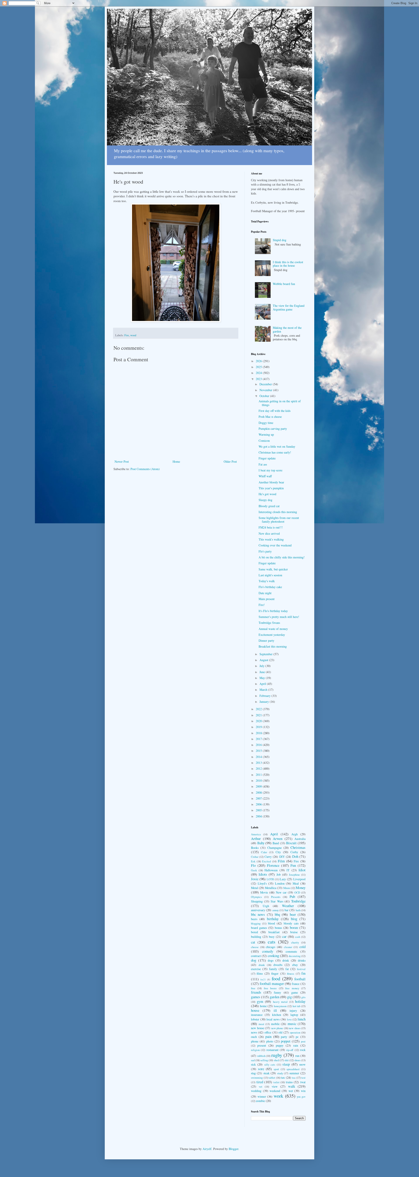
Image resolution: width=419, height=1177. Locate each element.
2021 (259, 715)
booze (294, 927)
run (297, 1056)
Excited (266, 861)
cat (253, 942)
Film (281, 860)
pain (268, 1036)
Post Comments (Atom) (145, 469)
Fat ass (263, 464)
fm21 (263, 979)
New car (281, 892)
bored (254, 932)
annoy (275, 910)
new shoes (295, 1028)
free (253, 988)
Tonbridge (298, 901)
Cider (264, 852)
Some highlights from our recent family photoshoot (279, 520)
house (255, 1010)
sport (276, 1069)
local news (273, 1019)
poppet (285, 1041)
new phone (277, 1028)
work (278, 1095)
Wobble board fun (284, 284)
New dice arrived (269, 533)
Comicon (264, 440)
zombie (260, 1101)
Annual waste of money (273, 629)
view (275, 1086)
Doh (295, 856)
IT (288, 870)
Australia (300, 839)
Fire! (262, 605)
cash (297, 937)
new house (257, 1028)
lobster (255, 1019)
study (280, 1073)
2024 (259, 373)
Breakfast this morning (273, 646)
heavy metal (280, 1002)
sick (253, 1064)
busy (272, 937)
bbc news (258, 914)
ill (275, 1010)
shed (276, 1060)
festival (301, 969)
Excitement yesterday (272, 635)
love (289, 1019)
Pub (292, 896)
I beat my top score (270, 470)
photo (269, 1041)
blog (294, 918)
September (266, 654)
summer (294, 1073)
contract (256, 956)
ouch (254, 1037)
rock (303, 1050)
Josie (254, 878)
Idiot (302, 869)
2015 (259, 751)
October (264, 396)
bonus (278, 928)
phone (254, 1041)
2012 (259, 768)
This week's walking (271, 539)
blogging (256, 923)
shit (287, 1060)
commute (291, 951)
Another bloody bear (271, 482)
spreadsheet (293, 1069)
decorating (295, 956)
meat (261, 1024)
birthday (273, 918)
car (284, 936)
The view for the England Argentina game (288, 307)
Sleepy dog (265, 500)
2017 (259, 739)
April (263, 684)
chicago (270, 947)
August (264, 660)
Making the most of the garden (287, 329)
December (266, 384)
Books (255, 848)
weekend (275, 1091)
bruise (294, 932)
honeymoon (280, 1006)
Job (278, 874)
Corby (294, 852)
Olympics (256, 897)
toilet (276, 1082)
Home (176, 461)
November (266, 390)
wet (290, 1091)
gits (303, 997)
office (267, 1032)
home (263, 1006)
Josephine (294, 875)
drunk (262, 965)
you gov (301, 1097)
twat (303, 1082)
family (273, 969)
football (300, 978)
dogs (270, 960)
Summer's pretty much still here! (279, 617)
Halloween (271, 870)
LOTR (270, 879)
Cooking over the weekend (275, 545)
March (263, 689)
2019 (259, 727)
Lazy (283, 879)
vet (260, 1086)
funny (277, 992)
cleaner (288, 947)
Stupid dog (279, 240)
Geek (254, 870)
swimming (257, 1078)
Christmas (298, 847)
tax (283, 1077)
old (280, 1032)
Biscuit (291, 842)
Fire (126, 335)
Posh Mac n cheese (270, 417)
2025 (259, 367)
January (264, 701)
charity (295, 942)
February (265, 696)
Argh (294, 834)
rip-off (289, 1050)
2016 (259, 745)
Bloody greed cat (269, 506)
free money (292, 988)
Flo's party (265, 551)
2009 (259, 786)
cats (271, 941)
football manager (272, 983)
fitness (290, 974)
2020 (259, 721)
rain (295, 1045)
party (284, 1037)
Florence (273, 865)
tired (259, 1081)
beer (293, 914)
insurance (257, 1015)
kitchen (276, 1015)
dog (253, 960)
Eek (253, 861)
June (262, 672)
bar (286, 910)
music (292, 1023)
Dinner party (266, 640)
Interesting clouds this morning (278, 512)
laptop (294, 1015)
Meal (296, 883)
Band (276, 843)
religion (255, 1050)
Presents (275, 897)
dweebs (277, 965)
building (256, 937)
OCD (297, 892)
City (278, 852)
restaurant (272, 1050)
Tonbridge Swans (269, 623)
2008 (259, 792)
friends (256, 992)
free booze (270, 988)
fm (303, 973)
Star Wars (277, 901)
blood (271, 923)
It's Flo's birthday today (273, 611)
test (303, 1078)
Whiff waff (265, 476)
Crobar (254, 857)
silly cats (269, 1064)
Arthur (256, 838)
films (260, 973)
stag (253, 1073)
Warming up (266, 434)
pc (297, 1037)
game (294, 992)
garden (274, 996)
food (276, 978)
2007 (259, 798)
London (280, 883)
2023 (259, 379)
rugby (276, 1055)
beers (254, 919)
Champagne (274, 848)
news (254, 1032)
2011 (259, 775)
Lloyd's (262, 883)
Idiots (263, 874)
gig (289, 996)
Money (301, 887)
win (303, 1091)
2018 (259, 733)
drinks (302, 960)
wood (133, 335)
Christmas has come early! (275, 452)
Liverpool (299, 879)
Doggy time (266, 423)
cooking (273, 955)
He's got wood (267, 494)
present (261, 1045)
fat (287, 969)
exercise (256, 969)
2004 (259, 816)
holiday (300, 1001)
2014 (259, 757)
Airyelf (207, 1149)
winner (262, 1096)
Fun (293, 865)
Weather (288, 905)
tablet (272, 1078)
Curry (268, 857)
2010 (259, 780)
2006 (259, 804)
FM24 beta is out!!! (271, 527)
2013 (259, 763)
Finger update (267, 458)
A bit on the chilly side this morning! (282, 557)
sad (253, 1060)
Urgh (266, 906)
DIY (282, 857)
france (295, 984)
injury (293, 1010)
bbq (277, 914)
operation (295, 1032)
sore (261, 1068)
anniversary (258, 910)
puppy (279, 1045)
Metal (254, 888)
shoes (297, 1060)
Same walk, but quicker (273, 569)
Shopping (257, 901)
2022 (259, 709)
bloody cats (291, 923)
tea (293, 1078)
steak (266, 1073)
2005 (259, 810)
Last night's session (270, 575)
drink (285, 960)
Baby (260, 842)
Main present (267, 599)
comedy (267, 951)
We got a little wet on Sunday (277, 446)
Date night (265, 593)
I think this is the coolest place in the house (288, 264)
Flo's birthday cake (270, 587)
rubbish (261, 1056)
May (262, 678)
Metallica (270, 888)
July (262, 666)
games (255, 996)
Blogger (233, 1149)
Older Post (230, 461)
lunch (302, 1019)
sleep (286, 1064)
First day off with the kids (274, 411)
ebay (295, 965)
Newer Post (122, 461)
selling (264, 1060)
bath (298, 910)
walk (291, 1086)
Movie (264, 892)
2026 (259, 361)
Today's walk (267, 581)
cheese (255, 947)
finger (274, 973)
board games (259, 928)
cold (302, 946)
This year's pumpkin (271, 488)
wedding (256, 1091)
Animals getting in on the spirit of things (280, 403)
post (303, 1041)
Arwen (277, 838)
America (256, 834)
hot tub (297, 1006)
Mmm (286, 888)
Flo (253, 865)
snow (302, 1064)
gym (260, 1001)
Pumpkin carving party (273, 428)
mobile (275, 1024)
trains (289, 1082)
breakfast (274, 932)
